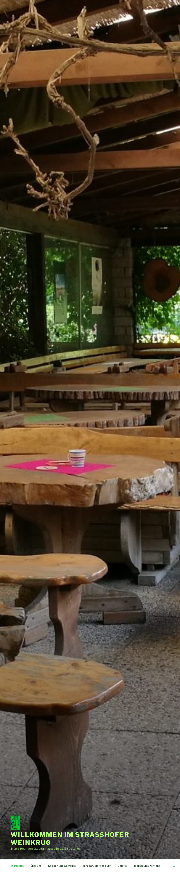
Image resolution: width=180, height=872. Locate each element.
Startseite (17, 865)
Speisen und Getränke (62, 865)
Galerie (122, 865)
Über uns (35, 865)
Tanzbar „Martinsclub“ (96, 865)
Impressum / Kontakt (146, 865)
